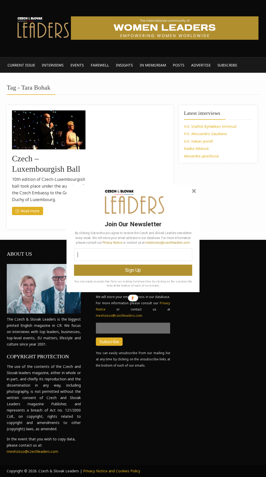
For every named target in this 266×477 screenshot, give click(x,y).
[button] (133, 224)
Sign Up (133, 270)
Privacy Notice (112, 242)
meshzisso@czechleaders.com (167, 242)
